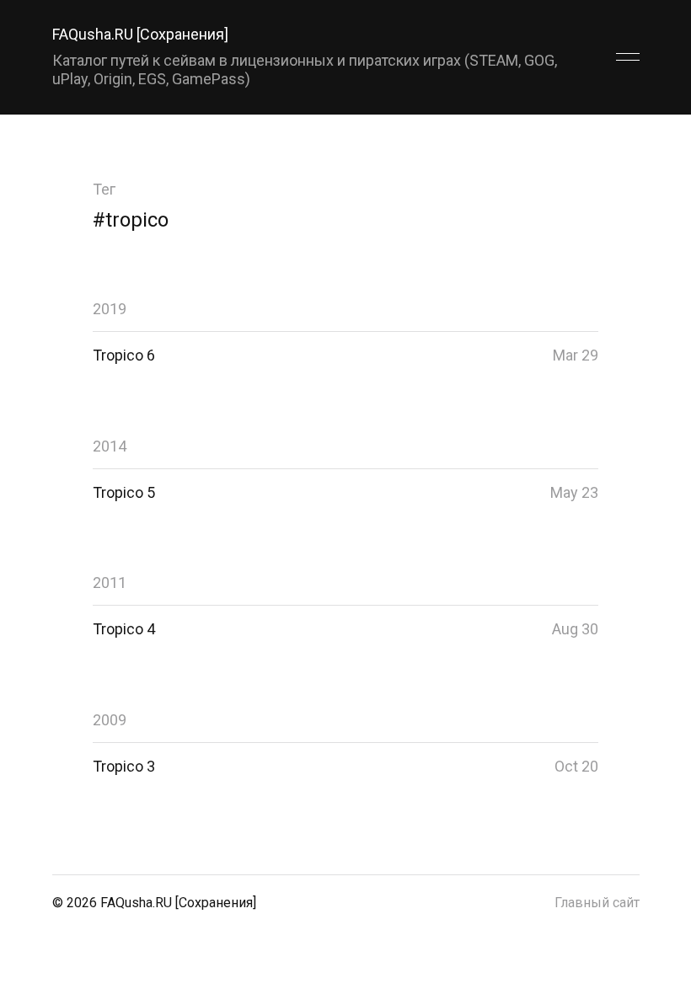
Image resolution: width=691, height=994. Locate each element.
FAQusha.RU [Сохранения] (140, 34)
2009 (109, 720)
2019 (109, 309)
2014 (109, 446)
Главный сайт (597, 903)
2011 (109, 582)
